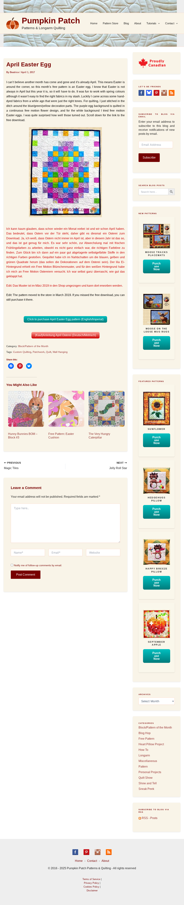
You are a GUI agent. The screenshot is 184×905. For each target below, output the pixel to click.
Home (93, 23)
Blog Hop (145, 733)
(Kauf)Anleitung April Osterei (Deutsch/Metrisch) (65, 335)
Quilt (48, 351)
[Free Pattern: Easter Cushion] (65, 409)
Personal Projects (150, 772)
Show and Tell (148, 783)
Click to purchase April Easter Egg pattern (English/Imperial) (65, 319)
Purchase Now (156, 266)
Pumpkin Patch (51, 20)
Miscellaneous (148, 761)
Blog (126, 23)
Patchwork (39, 351)
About (137, 23)
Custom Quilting (22, 351)
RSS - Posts (149, 818)
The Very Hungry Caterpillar (99, 435)
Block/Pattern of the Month (33, 346)
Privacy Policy (91, 883)
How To (143, 749)
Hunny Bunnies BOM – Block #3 (22, 435)
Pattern (143, 766)
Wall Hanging (60, 351)
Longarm (144, 755)
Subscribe (149, 157)
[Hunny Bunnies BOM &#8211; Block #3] (24, 409)
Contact (169, 23)
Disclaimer (92, 890)
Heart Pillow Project (151, 744)
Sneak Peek (146, 788)
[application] (158, 23)
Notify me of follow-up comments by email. (38, 565)
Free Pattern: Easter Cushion (61, 435)
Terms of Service (91, 879)
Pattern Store (110, 23)
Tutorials (151, 23)
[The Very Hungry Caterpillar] (105, 409)
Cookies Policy (91, 886)
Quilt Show (146, 777)
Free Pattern (146, 738)
